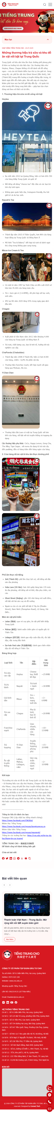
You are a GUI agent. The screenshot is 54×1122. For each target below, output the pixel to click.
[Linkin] (7, 1002)
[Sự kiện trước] (4, 885)
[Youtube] (11, 1002)
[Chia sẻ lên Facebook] (3, 858)
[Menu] (50, 4)
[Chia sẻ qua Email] (26, 858)
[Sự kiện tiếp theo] (10, 885)
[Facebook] (15, 1002)
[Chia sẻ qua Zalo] (22, 858)
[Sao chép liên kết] (29, 858)
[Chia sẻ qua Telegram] (18, 858)
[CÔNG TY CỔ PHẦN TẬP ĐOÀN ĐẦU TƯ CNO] (10, 4)
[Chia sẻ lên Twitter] (7, 858)
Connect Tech (35, 1106)
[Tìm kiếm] (44, 4)
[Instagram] (3, 1002)
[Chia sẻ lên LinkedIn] (11, 858)
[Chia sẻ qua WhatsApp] (14, 858)
